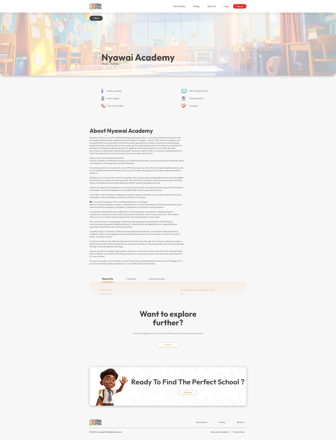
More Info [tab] (107, 278)
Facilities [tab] (131, 278)
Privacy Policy (238, 432)
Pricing (196, 6)
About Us (211, 6)
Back (97, 18)
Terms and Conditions (220, 432)
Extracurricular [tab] (157, 278)
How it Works (179, 6)
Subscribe (168, 345)
